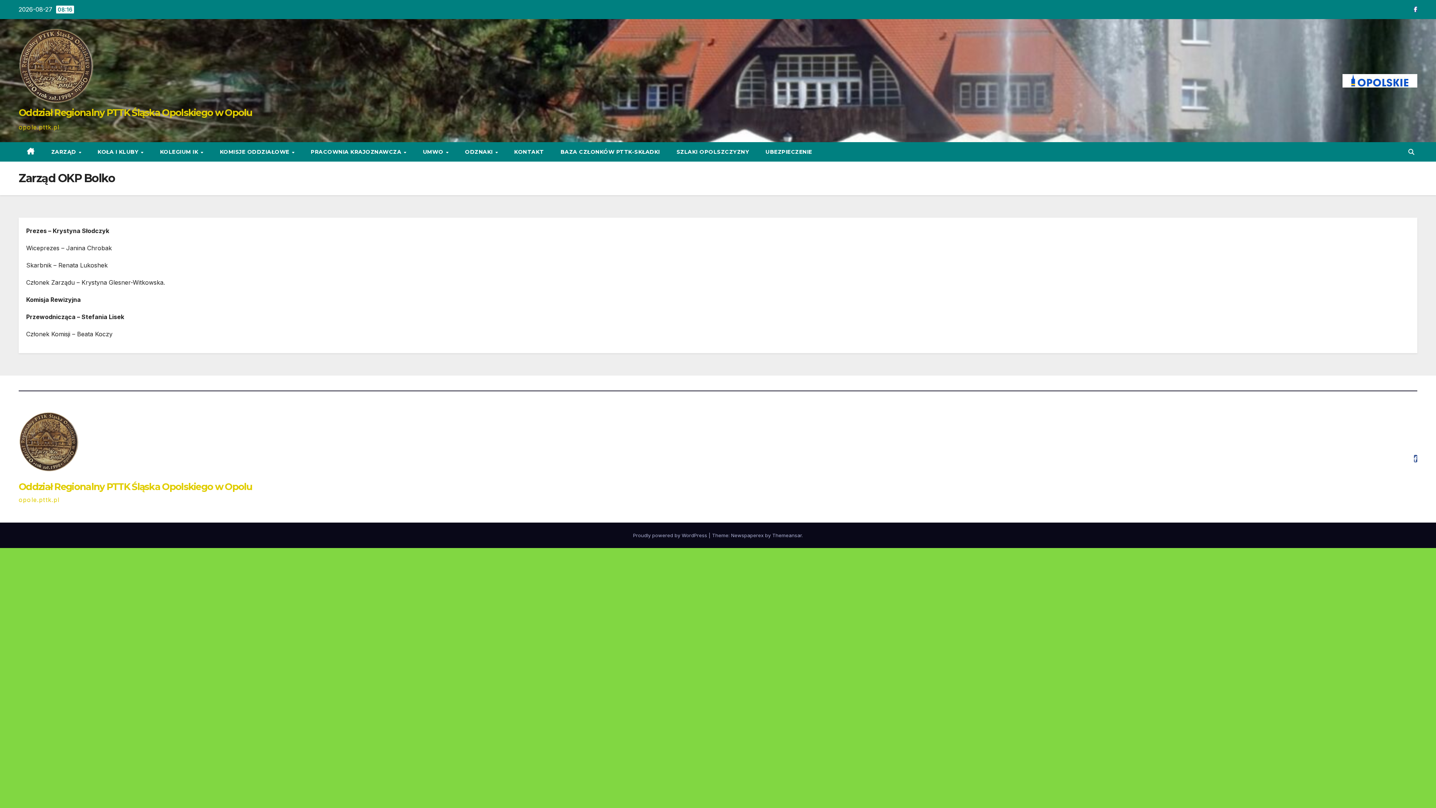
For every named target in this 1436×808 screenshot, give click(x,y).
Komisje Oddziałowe (255, 152)
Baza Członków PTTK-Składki (610, 152)
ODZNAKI (479, 152)
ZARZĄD (64, 152)
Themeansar (787, 535)
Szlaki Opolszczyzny (712, 152)
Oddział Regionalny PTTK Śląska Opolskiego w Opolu (135, 112)
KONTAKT (529, 152)
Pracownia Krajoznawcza (357, 152)
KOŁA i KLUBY (119, 152)
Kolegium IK (180, 152)
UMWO (434, 152)
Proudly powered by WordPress (671, 535)
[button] (1411, 152)
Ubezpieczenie (788, 152)
